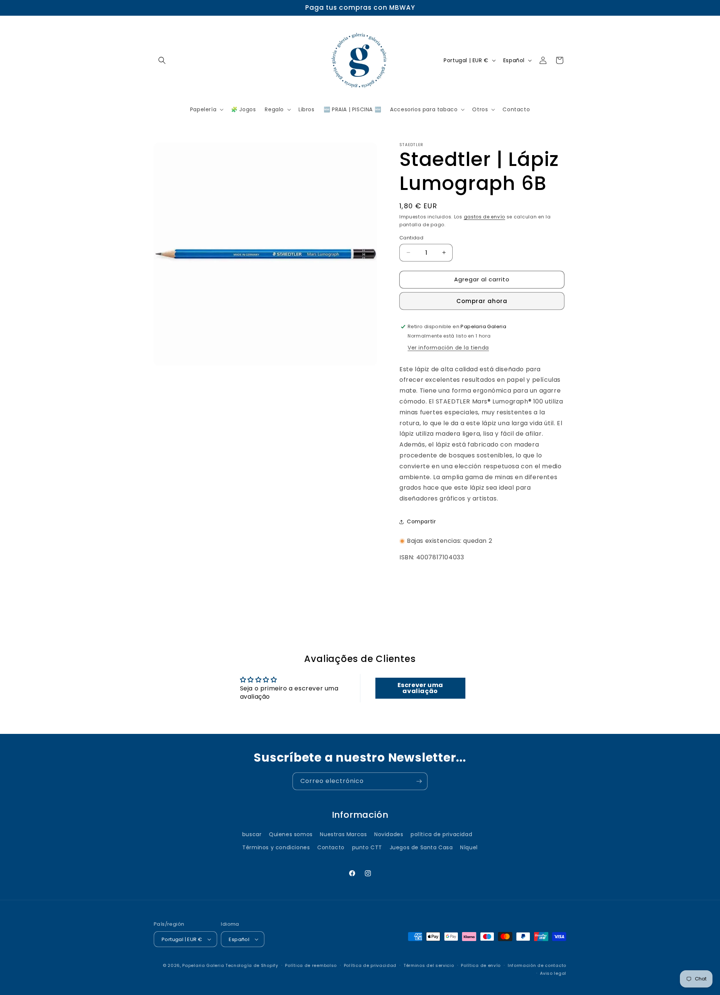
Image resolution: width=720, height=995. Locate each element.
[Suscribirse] (419, 781)
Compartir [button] (421, 521)
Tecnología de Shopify (251, 965)
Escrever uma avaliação (420, 688)
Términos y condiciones (276, 847)
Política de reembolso (311, 965)
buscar (252, 834)
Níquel (469, 847)
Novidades (388, 834)
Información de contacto (537, 965)
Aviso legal (553, 973)
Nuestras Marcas (343, 834)
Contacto (331, 847)
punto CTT (367, 847)
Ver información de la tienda (448, 347)
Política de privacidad (370, 965)
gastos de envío (485, 217)
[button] (162, 60)
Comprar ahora (481, 301)
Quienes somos (291, 834)
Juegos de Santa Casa (421, 847)
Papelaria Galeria (203, 965)
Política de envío (481, 965)
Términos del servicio (429, 965)
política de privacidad (441, 834)
